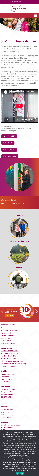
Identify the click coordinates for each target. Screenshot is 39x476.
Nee (22, 473)
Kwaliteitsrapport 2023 (9, 351)
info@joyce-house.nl (24, 2)
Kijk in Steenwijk (9, 150)
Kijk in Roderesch (9, 156)
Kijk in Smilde (8, 143)
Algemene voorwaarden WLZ (12, 361)
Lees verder (9, 315)
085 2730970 (15, 2)
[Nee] (37, 453)
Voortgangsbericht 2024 (10, 353)
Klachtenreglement (8, 366)
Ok (17, 473)
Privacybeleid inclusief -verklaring (13, 364)
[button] (36, 311)
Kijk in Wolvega (9, 136)
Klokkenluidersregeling (9, 358)
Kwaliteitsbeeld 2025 (8, 356)
